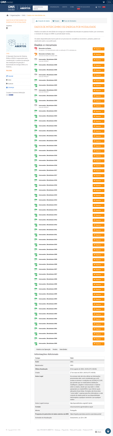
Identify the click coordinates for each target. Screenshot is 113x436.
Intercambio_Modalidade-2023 (48, 105)
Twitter (9, 80)
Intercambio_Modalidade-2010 (48, 239)
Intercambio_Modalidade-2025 (48, 74)
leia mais (9, 70)
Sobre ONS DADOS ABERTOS (45, 430)
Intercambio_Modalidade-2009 (48, 249)
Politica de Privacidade (75, 430)
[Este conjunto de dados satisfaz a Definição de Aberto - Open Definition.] (9, 94)
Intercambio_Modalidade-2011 (48, 229)
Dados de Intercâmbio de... (36, 15)
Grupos (64, 7)
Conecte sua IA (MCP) (83, 7)
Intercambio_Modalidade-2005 (48, 289)
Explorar (98, 49)
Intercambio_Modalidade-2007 (48, 269)
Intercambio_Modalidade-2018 (48, 160)
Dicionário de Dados (45, 48)
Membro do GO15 (88, 430)
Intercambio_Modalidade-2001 (48, 328)
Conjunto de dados (43, 21)
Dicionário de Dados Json (46, 54)
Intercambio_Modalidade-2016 (48, 180)
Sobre (72, 7)
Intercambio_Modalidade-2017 (48, 170)
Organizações (54, 7)
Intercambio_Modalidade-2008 (48, 259)
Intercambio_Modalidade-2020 (48, 140)
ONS (23, 15)
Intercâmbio (63, 349)
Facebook (10, 83)
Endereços (57, 430)
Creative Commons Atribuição (15, 92)
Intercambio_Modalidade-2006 (48, 279)
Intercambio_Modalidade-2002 (48, 318)
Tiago (99, 7)
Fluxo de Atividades (69, 21)
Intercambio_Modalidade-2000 (48, 338)
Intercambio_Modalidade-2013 (48, 210)
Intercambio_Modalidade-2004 (48, 299)
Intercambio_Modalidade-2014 (48, 200)
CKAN (98, 432)
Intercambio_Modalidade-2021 (48, 130)
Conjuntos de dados (38, 8)
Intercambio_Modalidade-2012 (48, 219)
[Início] (7, 15)
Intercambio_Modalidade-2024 (48, 90)
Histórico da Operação (43, 349)
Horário (55, 349)
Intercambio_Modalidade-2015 (48, 190)
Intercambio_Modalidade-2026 (48, 59)
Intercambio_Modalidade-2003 (48, 308)
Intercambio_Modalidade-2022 (48, 121)
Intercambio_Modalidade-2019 (48, 150)
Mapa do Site (65, 430)
